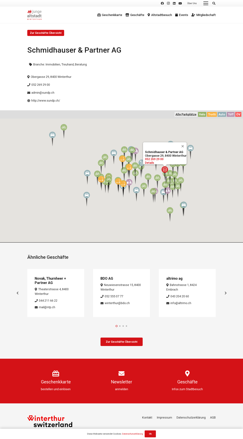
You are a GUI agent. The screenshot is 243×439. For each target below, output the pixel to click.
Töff (231, 114)
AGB (213, 417)
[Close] (183, 146)
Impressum (164, 417)
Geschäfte (187, 382)
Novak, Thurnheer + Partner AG (50, 280)
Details (149, 162)
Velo (202, 114)
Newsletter (121, 382)
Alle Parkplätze (186, 114)
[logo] (34, 15)
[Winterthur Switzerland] (49, 421)
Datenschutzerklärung (191, 417)
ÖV (238, 114)
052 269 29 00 (154, 159)
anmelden (121, 389)
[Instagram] (168, 3)
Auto (222, 114)
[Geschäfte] (187, 373)
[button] (206, 3)
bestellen (47, 389)
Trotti (212, 114)
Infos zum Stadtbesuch (187, 389)
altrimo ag (174, 278)
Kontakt (147, 417)
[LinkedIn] (174, 3)
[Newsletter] (121, 373)
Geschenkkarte (56, 382)
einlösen (65, 389)
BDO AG (107, 278)
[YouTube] (180, 3)
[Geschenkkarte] (55, 373)
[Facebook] (162, 3)
